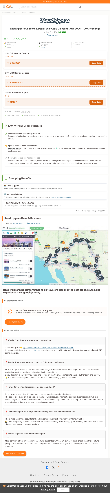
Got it (63, 490)
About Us (34, 475)
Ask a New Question (15, 453)
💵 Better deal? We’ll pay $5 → (15, 39)
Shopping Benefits (20, 178)
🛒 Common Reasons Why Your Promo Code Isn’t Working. (48, 347)
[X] (53, 467)
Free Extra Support (13, 115)
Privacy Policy (48, 489)
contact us (25, 111)
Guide (43, 47)
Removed (77, 44)
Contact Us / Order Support (55, 462)
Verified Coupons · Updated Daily (56, 2)
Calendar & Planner (10, 13)
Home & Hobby (18, 223)
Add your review (15, 322)
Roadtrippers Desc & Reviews (22, 218)
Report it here (14, 148)
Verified (9, 44)
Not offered (44, 44)
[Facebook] (47, 467)
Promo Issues (69, 475)
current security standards (61, 197)
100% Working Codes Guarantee (25, 125)
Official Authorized (29, 115)
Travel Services (28, 13)
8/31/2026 (62, 32)
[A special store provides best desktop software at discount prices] (10, 7)
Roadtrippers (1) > (55, 35)
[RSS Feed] (59, 467)
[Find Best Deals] (80, 7)
